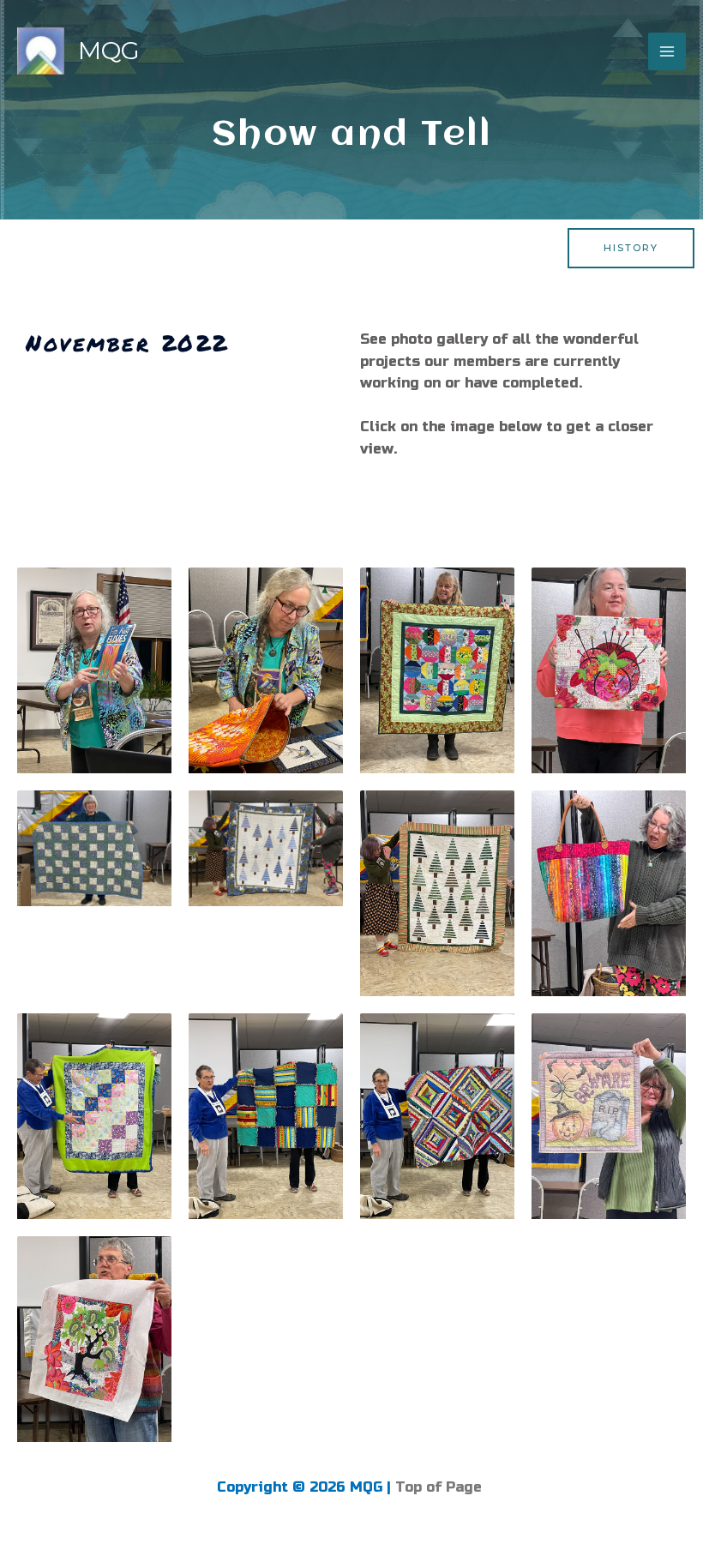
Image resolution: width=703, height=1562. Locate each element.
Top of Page (440, 1487)
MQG (109, 50)
